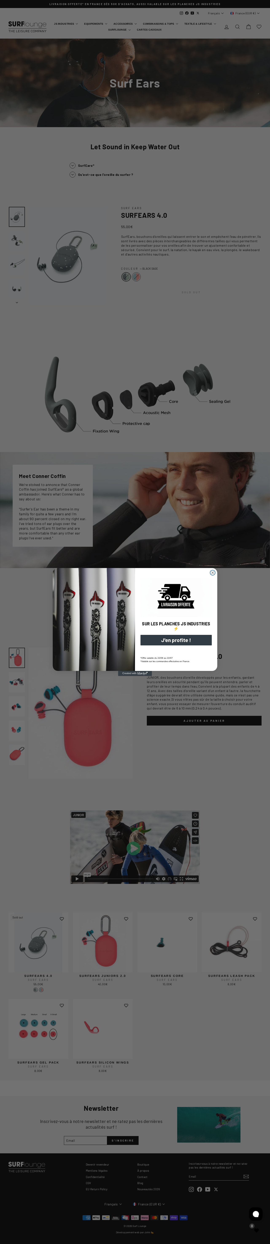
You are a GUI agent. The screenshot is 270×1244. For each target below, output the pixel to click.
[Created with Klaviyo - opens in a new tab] (135, 673)
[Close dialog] (212, 572)
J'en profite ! (176, 640)
